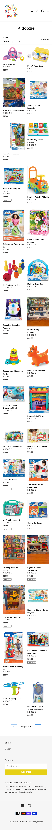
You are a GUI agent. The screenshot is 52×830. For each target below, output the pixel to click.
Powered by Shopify (36, 822)
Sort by (6, 37)
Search (8, 749)
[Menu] (47, 10)
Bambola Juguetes (21, 822)
